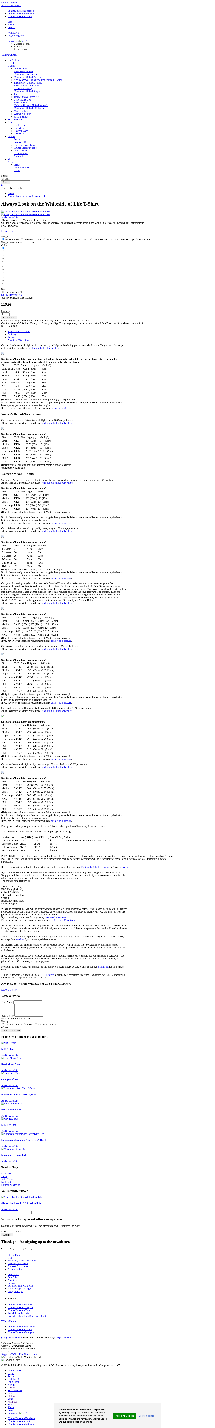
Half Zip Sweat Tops (24, 145)
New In (11, 63)
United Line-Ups (22, 99)
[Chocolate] (3, 280)
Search (4, 175)
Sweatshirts (19, 156)
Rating (4, 1021)
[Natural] (3, 267)
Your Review (7, 1015)
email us (20, 939)
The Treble (19, 94)
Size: (3, 289)
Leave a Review (9, 989)
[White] (3, 251)
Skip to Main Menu (11, 5)
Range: (4, 242)
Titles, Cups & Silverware (27, 97)
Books (17, 170)
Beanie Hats (20, 133)
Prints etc (12, 162)
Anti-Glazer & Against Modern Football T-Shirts (38, 80)
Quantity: (6, 311)
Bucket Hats (20, 128)
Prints (17, 164)
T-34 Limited (47, 974)
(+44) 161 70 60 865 (12, 1337)
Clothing (12, 136)
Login (11, 1373)
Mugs (10, 159)
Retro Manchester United (26, 85)
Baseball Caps (21, 130)
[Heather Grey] (3, 286)
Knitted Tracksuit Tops (25, 147)
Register (12, 1376)
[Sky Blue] (3, 273)
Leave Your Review (11, 1030)
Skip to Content (9, 2)
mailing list (103, 966)
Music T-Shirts (21, 102)
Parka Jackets (20, 150)
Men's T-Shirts (21, 111)
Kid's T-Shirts (21, 116)
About (11, 1407)
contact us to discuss (61, 408)
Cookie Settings (146, 1415)
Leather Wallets (21, 167)
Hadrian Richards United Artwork (31, 105)
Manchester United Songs (27, 91)
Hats (10, 122)
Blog (10, 1404)
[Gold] (3, 276)
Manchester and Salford (25, 74)
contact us (124, 867)
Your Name (7, 1002)
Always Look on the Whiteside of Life (27, 196)
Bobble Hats (20, 125)
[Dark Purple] (3, 270)
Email (4, 1231)
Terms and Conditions (64, 920)
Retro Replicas (15, 119)
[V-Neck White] (3, 283)
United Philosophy (23, 88)
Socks (17, 139)
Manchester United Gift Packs (29, 108)
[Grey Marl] (3, 258)
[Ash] (3, 261)
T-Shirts (11, 65)
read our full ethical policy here (44, 348)
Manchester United (23, 71)
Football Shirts (21, 142)
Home (11, 193)
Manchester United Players (27, 77)
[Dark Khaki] (3, 264)
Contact (11, 1410)
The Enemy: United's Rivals (28, 82)
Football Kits (20, 68)
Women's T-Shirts (22, 113)
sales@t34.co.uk (62, 1337)
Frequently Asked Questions (95, 867)
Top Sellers (13, 60)
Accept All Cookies (125, 1415)
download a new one (55, 917)
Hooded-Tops (21, 153)
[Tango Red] (3, 248)
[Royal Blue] (3, 254)
